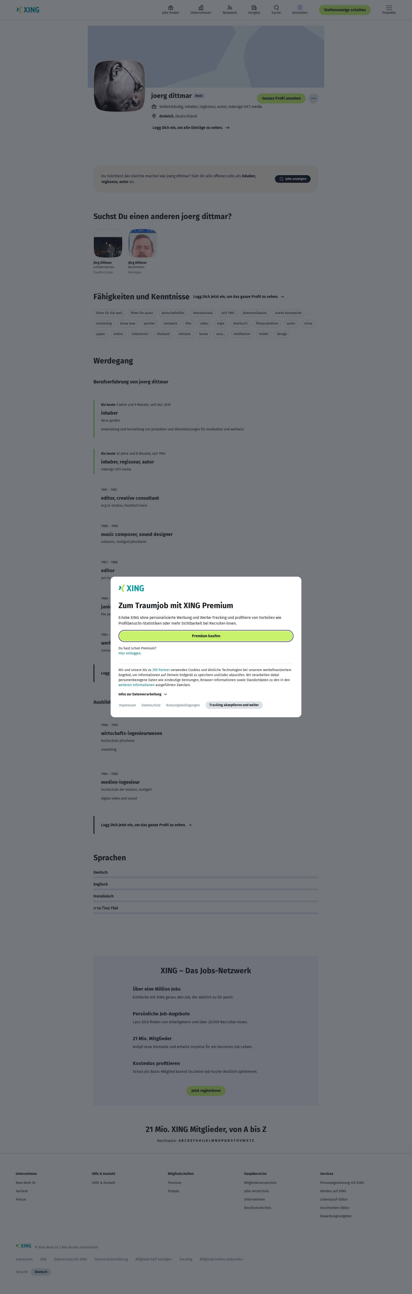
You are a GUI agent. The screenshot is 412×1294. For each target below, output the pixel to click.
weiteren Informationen (136, 685)
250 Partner (161, 670)
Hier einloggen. (129, 653)
